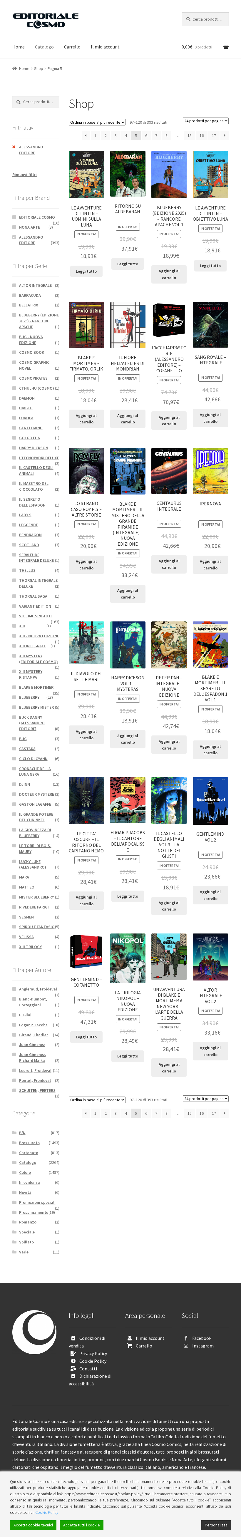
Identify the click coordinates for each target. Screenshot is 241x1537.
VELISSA (26, 936)
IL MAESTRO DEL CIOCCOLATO (33, 486)
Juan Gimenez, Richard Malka (32, 1057)
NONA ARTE (29, 227)
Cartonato (28, 1152)
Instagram (203, 1346)
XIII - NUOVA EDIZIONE (39, 635)
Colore (25, 1172)
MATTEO (26, 887)
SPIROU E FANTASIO (37, 926)
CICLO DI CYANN (33, 758)
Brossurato (29, 1142)
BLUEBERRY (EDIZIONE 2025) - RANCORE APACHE (39, 320)
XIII (22, 625)
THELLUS (27, 570)
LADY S (25, 514)
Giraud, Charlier (33, 1034)
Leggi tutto (86, 271)
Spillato (26, 1242)
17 (214, 135)
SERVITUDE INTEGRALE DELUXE (36, 557)
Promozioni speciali (37, 1202)
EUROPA (26, 417)
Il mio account (105, 47)
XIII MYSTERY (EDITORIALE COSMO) (38, 658)
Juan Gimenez (32, 1044)
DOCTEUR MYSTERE (36, 794)
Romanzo (27, 1222)
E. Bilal (25, 1015)
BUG (23, 738)
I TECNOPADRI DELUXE (39, 457)
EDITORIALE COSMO (37, 217)
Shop (38, 68)
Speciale (27, 1232)
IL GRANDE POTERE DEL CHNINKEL (36, 817)
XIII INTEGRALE (32, 645)
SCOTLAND (29, 544)
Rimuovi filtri (24, 174)
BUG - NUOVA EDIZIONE (31, 339)
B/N (22, 1132)
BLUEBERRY (29, 697)
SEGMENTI (28, 917)
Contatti (88, 1369)
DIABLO (26, 407)
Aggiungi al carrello (169, 274)
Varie (24, 1252)
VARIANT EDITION (35, 606)
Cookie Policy (92, 1361)
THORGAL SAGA (33, 596)
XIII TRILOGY (30, 946)
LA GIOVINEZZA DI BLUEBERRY (35, 832)
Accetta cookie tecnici (33, 1525)
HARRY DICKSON (33, 447)
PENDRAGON (30, 534)
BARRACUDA (30, 295)
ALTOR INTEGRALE (35, 285)
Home (18, 47)
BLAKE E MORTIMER (36, 687)
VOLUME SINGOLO (35, 616)
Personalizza (216, 1525)
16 (202, 135)
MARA (24, 877)
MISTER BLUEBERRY (36, 897)
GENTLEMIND (31, 427)
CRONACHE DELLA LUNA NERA (35, 771)
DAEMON (27, 398)
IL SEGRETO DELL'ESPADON (32, 502)
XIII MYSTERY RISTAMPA (30, 674)
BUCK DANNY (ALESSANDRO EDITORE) (32, 723)
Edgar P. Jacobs (33, 1025)
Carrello (72, 47)
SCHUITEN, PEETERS (37, 1090)
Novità (25, 1192)
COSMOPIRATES (33, 378)
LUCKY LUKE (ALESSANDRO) (32, 864)
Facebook (201, 1338)
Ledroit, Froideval (35, 1070)
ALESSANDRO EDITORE (31, 149)
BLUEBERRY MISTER (36, 707)
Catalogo (44, 47)
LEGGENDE (28, 524)
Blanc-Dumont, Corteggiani (33, 1002)
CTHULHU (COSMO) (36, 388)
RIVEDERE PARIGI (34, 907)
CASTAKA (27, 748)
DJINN (24, 784)
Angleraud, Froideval (38, 989)
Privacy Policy (93, 1353)
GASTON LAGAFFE (35, 804)
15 (190, 135)
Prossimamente (33, 1212)
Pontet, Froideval (35, 1080)
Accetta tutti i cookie (81, 1525)
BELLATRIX (28, 305)
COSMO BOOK (31, 352)
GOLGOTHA (29, 437)
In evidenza (29, 1182)
